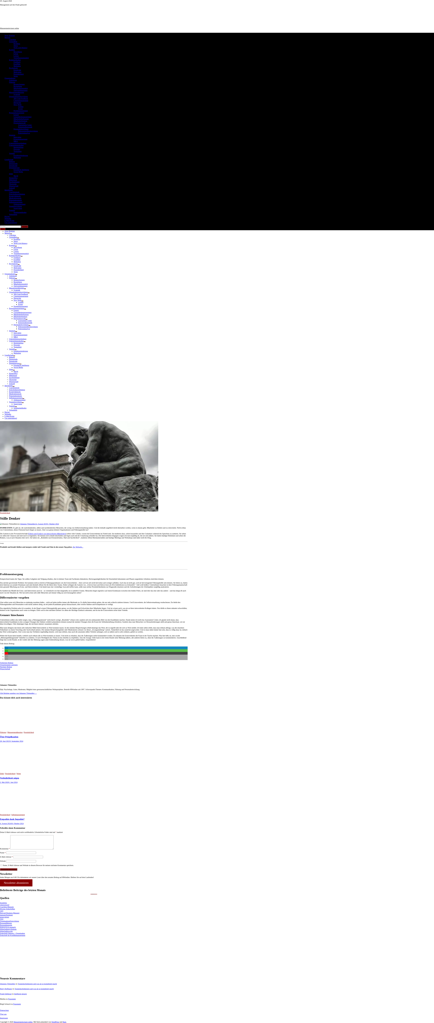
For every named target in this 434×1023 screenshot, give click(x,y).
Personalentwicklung (21, 129)
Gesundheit (13, 42)
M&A (16, 141)
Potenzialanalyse (24, 133)
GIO (1, 911)
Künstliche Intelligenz (21, 170)
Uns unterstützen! (11, 223)
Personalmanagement (16, 113)
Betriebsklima (18, 147)
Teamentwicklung (15, 206)
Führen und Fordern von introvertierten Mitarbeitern (47, 534)
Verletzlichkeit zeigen (9, 778)
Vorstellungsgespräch (21, 58)
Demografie (13, 164)
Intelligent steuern (20, 994)
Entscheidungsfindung (17, 194)
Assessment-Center (25, 125)
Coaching (12, 40)
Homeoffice (13, 178)
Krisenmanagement (20, 139)
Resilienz (17, 44)
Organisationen (10, 78)
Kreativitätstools (15, 196)
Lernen (16, 56)
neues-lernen (4, 917)
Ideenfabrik (9, 190)
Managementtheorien (16, 92)
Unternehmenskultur (16, 145)
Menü (3, 229)
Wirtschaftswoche (6, 931)
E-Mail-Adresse (6, 857)
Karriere (12, 50)
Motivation (17, 72)
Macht (16, 176)
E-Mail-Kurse (9, 221)
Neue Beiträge (10, 35)
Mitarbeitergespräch (21, 88)
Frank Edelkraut (6, 994)
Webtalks (8, 218)
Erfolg (16, 54)
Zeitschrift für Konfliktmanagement (12, 935)
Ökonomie (13, 184)
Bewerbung (18, 52)
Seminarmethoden (20, 212)
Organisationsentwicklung (18, 96)
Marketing (17, 157)
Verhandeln (13, 214)
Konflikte (17, 64)
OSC (2, 919)
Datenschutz (4, 1010)
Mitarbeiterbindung (20, 121)
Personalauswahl (20, 123)
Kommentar (5, 849)
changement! (4, 905)
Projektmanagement (21, 111)
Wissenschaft (13, 186)
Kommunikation (15, 60)
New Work (17, 105)
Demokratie (13, 166)
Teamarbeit (17, 151)
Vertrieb (12, 153)
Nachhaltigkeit (14, 182)
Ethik (11, 174)
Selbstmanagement (15, 202)
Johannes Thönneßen (27, 524)
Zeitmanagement (19, 204)
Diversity (17, 149)
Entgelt (16, 115)
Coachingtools (14, 192)
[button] (6, 648)
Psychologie (13, 68)
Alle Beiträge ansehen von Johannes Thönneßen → (18, 693)
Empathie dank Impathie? (12, 819)
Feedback (17, 62)
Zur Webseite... (78, 547)
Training (12, 210)
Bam (64, 1022)
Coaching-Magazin (7, 907)
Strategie (12, 135)
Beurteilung (18, 86)
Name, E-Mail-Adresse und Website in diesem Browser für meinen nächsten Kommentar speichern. (38, 865)
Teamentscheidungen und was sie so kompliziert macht (37, 984)
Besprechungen (19, 84)
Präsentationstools (15, 200)
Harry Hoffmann (6, 989)
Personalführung (6, 923)
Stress (16, 46)
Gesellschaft (9, 160)
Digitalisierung (14, 168)
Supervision (18, 208)
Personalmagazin (6, 925)
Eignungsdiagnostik (25, 127)
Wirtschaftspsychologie (8, 929)
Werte (16, 76)
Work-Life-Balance (20, 48)
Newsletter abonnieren (16, 882)
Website (3, 861)
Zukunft (12, 188)
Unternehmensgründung (17, 143)
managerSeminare (6, 915)
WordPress (55, 1022)
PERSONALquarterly (8, 927)
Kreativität (17, 70)
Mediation (17, 66)
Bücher (7, 216)
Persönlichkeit (19, 74)
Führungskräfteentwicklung (28, 131)
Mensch (7, 38)
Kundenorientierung (21, 155)
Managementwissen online (9, 28)
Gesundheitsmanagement (22, 117)
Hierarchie (17, 103)
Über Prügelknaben (9, 737)
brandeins (3, 903)
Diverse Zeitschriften (7, 909)
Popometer (12, 999)
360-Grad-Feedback (21, 99)
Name (3, 853)
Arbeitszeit (13, 80)
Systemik (17, 94)
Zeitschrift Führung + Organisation (12, 933)
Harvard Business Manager (9, 913)
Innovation (17, 137)
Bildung (12, 162)
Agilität (20, 107)
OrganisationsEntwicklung (9, 921)
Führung (12, 82)
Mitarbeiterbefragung (21, 119)
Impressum (4, 1018)
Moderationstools (15, 198)
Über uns (3, 1014)
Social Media (18, 172)
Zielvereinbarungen (20, 90)
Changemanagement (21, 101)
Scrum (20, 109)
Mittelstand (13, 180)
